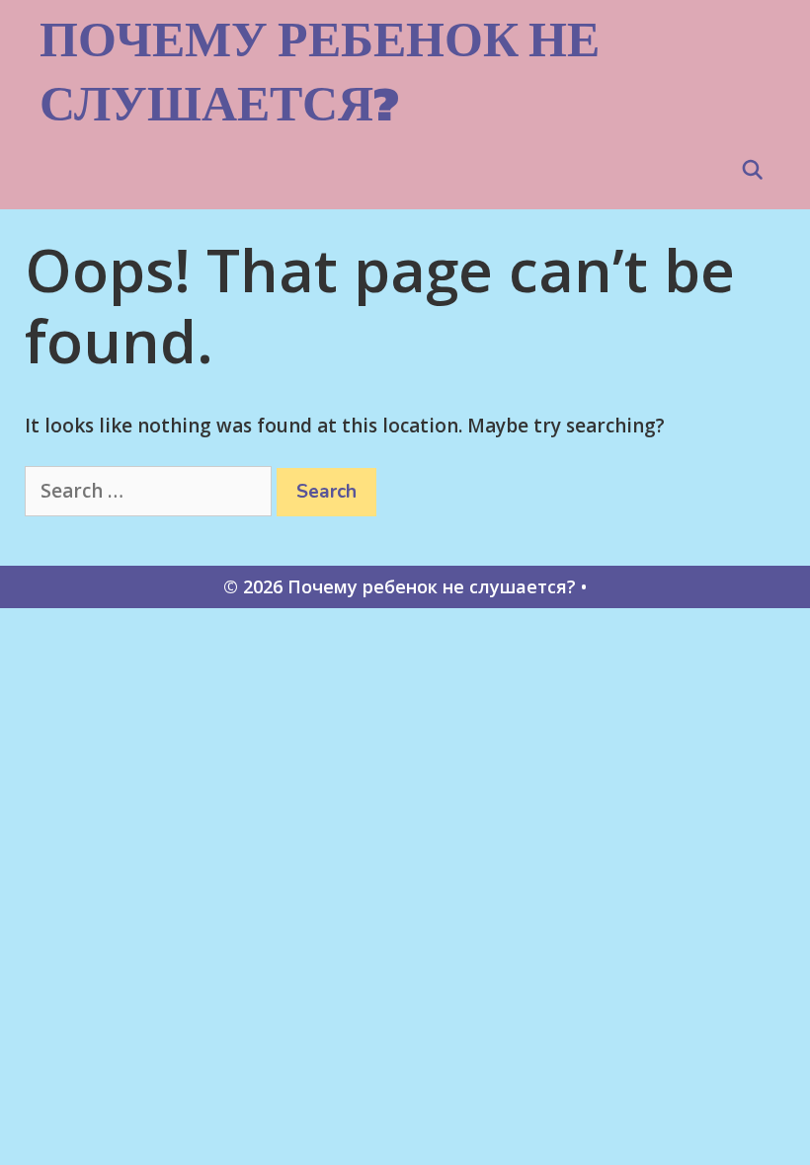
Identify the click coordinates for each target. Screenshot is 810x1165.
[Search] (752, 170)
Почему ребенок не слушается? (320, 71)
